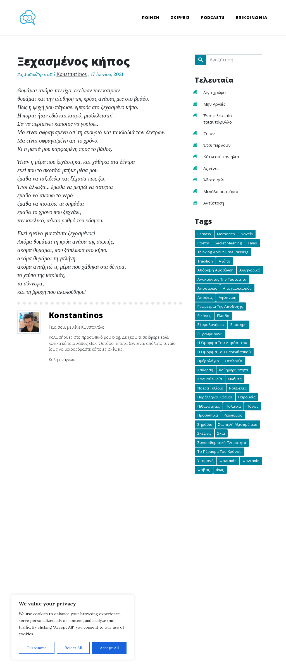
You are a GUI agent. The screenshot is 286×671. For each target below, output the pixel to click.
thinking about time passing (222, 252)
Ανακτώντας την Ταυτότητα (221, 279)
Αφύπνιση (227, 297)
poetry (203, 243)
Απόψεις (205, 297)
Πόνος (252, 406)
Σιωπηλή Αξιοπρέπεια (237, 424)
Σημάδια (204, 424)
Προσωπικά (207, 415)
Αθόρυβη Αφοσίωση (215, 270)
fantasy (204, 234)
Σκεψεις (180, 17)
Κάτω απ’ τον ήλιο (221, 156)
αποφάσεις (207, 288)
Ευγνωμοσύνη (210, 333)
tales (252, 243)
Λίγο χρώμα (214, 92)
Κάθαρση (205, 369)
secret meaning (228, 243)
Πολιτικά (233, 406)
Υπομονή (205, 460)
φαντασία (250, 460)
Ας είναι (211, 168)
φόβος (203, 469)
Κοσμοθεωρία (209, 379)
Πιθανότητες (208, 406)
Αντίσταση (213, 203)
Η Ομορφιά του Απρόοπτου (222, 342)
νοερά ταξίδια (210, 388)
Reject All (73, 647)
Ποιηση (150, 17)
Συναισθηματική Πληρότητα (221, 442)
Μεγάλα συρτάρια (220, 191)
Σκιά (221, 433)
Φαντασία (228, 460)
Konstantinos (71, 74)
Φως (220, 469)
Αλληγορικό (249, 270)
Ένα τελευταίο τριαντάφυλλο (217, 119)
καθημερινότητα (233, 369)
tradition (205, 261)
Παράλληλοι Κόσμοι (214, 397)
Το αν (209, 133)
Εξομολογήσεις (211, 324)
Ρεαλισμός (233, 415)
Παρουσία (247, 397)
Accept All (109, 647)
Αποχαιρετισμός (237, 288)
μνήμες (235, 379)
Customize (37, 647)
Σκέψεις (204, 433)
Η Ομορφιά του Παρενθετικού (224, 351)
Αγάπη (224, 261)
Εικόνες (204, 315)
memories (226, 234)
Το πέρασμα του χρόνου (219, 451)
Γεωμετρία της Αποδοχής (220, 306)
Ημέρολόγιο (208, 361)
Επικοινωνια (251, 17)
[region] (72, 627)
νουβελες (238, 388)
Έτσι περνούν (217, 145)
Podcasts (213, 17)
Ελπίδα (223, 315)
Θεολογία (233, 361)
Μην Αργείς (214, 104)
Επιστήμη (238, 324)
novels (247, 234)
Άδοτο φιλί (214, 179)
